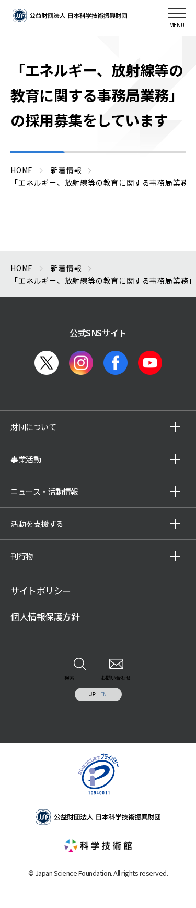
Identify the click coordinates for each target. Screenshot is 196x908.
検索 (69, 677)
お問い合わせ (116, 677)
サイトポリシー (40, 590)
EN (103, 694)
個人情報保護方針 (44, 616)
